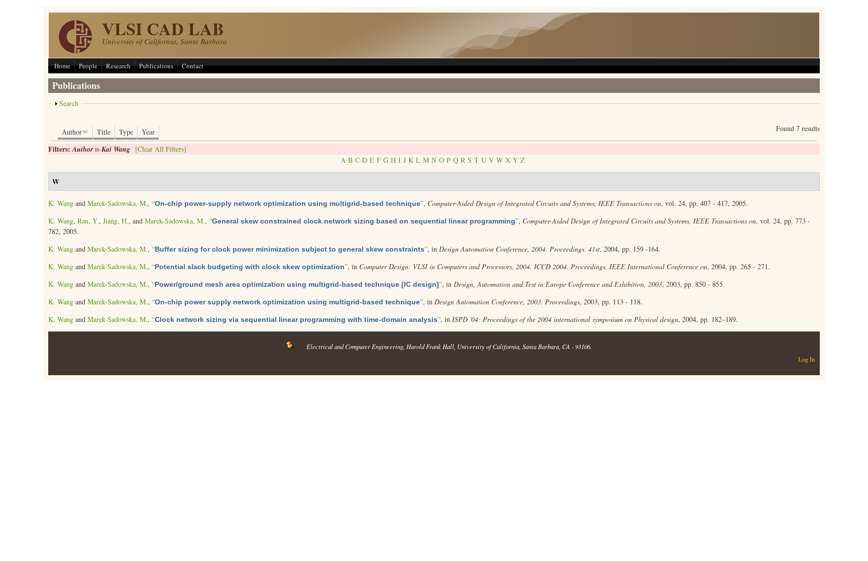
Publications (156, 65)
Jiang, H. (116, 221)
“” (287, 203)
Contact (192, 65)
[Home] (75, 50)
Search (68, 103)
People (88, 65)
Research (118, 65)
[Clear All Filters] (160, 149)
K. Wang (60, 203)
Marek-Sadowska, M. (117, 203)
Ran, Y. (88, 221)
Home (62, 65)
